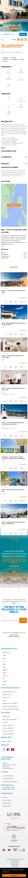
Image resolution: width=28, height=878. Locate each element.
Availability (14, 59)
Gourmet (5, 722)
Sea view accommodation (10, 706)
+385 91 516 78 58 (8, 779)
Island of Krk (6, 653)
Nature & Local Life (8, 725)
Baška (4, 664)
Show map (14, 205)
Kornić (4, 684)
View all (14, 538)
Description (6, 59)
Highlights (6, 58)
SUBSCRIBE (23, 620)
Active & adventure (8, 728)
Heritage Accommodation (10, 703)
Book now (23, 34)
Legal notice (14, 866)
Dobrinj (5, 681)
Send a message (14, 574)
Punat (4, 667)
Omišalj (5, 675)
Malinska (5, 670)
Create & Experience (8, 734)
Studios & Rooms (7, 695)
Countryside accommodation (11, 709)
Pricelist (22, 59)
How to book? (15, 862)
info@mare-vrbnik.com (10, 781)
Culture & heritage (8, 731)
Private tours (6, 716)
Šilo (3, 678)
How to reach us (7, 800)
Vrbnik (4, 655)
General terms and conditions (14, 859)
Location (5, 61)
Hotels (4, 700)
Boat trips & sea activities (10, 719)
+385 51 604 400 (14, 569)
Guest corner (6, 806)
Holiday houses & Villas (9, 692)
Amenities (13, 58)
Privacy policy (15, 861)
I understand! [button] (14, 875)
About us (5, 797)
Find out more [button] (5, 871)
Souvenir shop (6, 803)
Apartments (6, 697)
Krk (3, 661)
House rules (14, 864)
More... (3, 148)
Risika (4, 658)
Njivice (4, 673)
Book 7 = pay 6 (7, 741)
